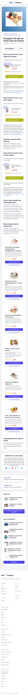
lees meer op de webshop (15, 92)
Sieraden (3, 676)
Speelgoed (6, 33)
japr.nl (16, 693)
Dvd (2, 622)
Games (2, 637)
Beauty (2, 614)
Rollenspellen (13, 33)
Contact (3, 600)
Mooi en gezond (5, 665)
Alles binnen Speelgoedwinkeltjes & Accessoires (14, 511)
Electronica (4, 625)
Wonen (3, 686)
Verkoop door (16, 71)
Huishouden (4, 645)
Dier (2, 620)
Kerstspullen (4, 657)
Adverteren (4, 593)
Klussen (3, 659)
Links (16, 588)
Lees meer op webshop (14, 265)
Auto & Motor (4, 609)
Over (2, 585)
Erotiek (3, 632)
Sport (2, 681)
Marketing (3, 588)
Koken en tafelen (5, 662)
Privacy (17, 598)
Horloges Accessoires (6, 642)
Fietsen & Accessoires (6, 634)
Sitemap (17, 585)
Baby (2, 612)
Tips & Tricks (18, 591)
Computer (3, 617)
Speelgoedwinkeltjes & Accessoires (12, 35)
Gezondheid (4, 640)
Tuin (2, 683)
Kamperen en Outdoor (6, 652)
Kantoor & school (5, 654)
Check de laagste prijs (13, 76)
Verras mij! (14, 562)
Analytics (3, 591)
